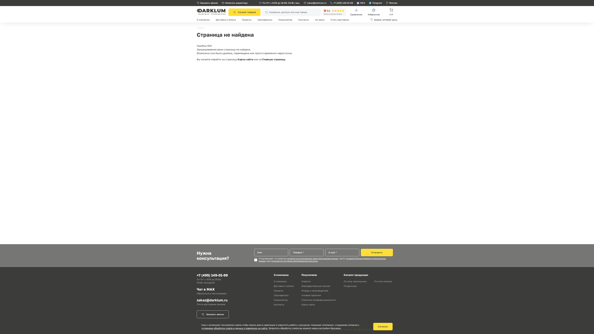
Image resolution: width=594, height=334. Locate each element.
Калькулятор (285, 19)
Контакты (303, 19)
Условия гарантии (311, 295)
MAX (362, 3)
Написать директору (236, 3)
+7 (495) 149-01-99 (343, 3)
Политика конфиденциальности (318, 300)
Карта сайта (308, 304)
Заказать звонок (209, 3)
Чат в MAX (206, 289)
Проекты (246, 19)
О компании (203, 19)
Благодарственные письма (315, 286)
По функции (350, 286)
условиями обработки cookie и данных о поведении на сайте (234, 328)
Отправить (377, 252)
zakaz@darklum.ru (316, 3)
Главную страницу (273, 59)
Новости (306, 281)
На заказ (319, 19)
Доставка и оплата (226, 19)
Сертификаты (265, 19)
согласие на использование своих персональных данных (312, 258)
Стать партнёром (340, 19)
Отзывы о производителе (314, 290)
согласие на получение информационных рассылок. (294, 261)
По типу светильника (355, 281)
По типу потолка (383, 281)
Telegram (377, 3)
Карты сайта (245, 59)
